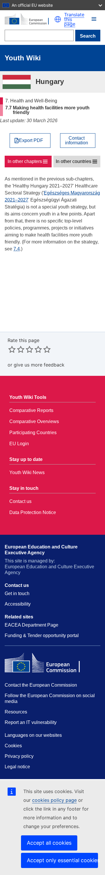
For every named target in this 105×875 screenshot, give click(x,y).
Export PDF (31, 140)
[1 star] (12, 349)
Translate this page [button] (74, 19)
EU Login (19, 443)
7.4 (16, 248)
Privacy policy (19, 756)
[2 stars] (16, 349)
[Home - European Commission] (29, 19)
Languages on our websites (33, 735)
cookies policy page (54, 800)
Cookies (13, 745)
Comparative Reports (31, 410)
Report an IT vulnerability (31, 722)
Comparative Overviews (34, 421)
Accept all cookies (49, 843)
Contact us (20, 501)
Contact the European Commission (41, 685)
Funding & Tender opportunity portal (42, 635)
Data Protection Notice (32, 512)
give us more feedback (39, 365)
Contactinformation (76, 140)
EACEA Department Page (31, 625)
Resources (16, 711)
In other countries (73, 161)
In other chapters (25, 161)
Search (88, 36)
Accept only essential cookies (62, 860)
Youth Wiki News (27, 472)
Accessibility (18, 604)
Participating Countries (33, 432)
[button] (57, 19)
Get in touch (17, 593)
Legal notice (17, 766)
